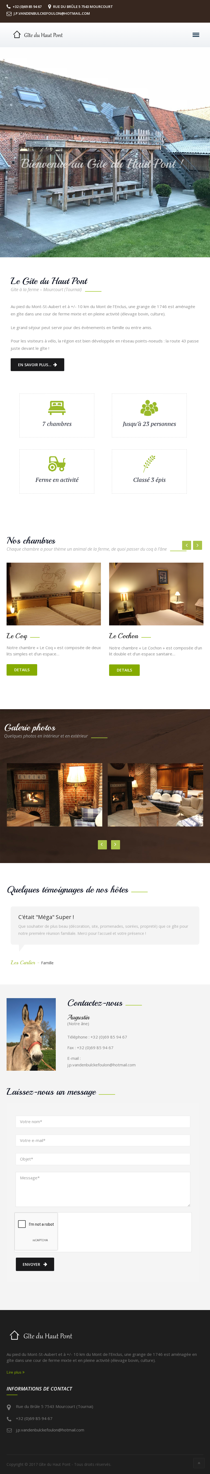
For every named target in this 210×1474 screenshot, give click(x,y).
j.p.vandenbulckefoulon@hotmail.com (50, 1430)
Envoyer (31, 1264)
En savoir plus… (34, 364)
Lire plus (14, 1372)
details (22, 670)
